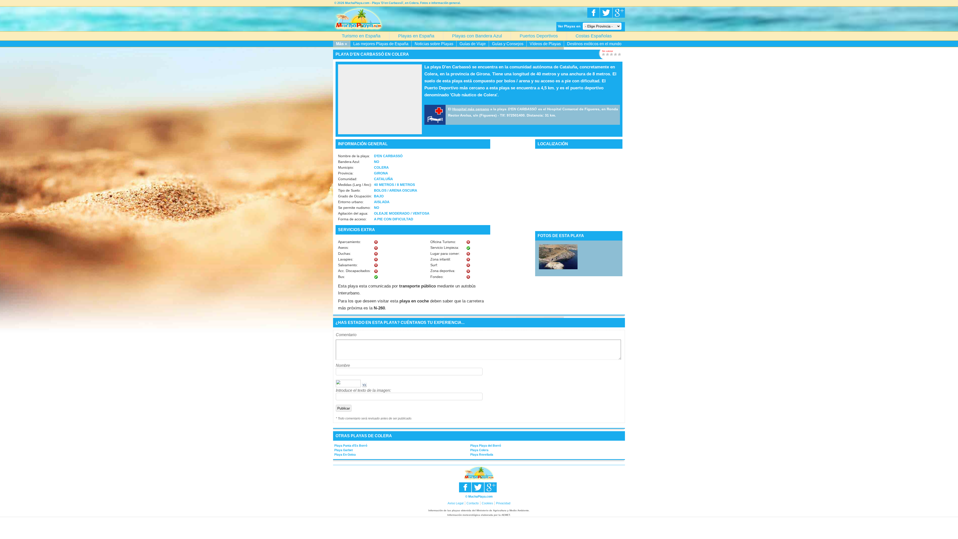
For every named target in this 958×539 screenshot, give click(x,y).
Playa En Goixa (345, 454)
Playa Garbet (343, 450)
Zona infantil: (440, 259)
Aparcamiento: (349, 242)
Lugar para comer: (445, 254)
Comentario (346, 335)
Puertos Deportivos (539, 35)
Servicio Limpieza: (444, 248)
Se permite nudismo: (354, 208)
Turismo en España (361, 35)
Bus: (341, 277)
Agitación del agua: (353, 213)
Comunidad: (347, 179)
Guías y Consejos (507, 44)
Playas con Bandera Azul (477, 35)
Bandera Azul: (349, 162)
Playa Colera (479, 450)
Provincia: (346, 173)
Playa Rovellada (481, 454)
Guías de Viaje (473, 44)
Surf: (434, 265)
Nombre (343, 365)
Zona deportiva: (442, 271)
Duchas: (344, 254)
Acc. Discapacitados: (354, 271)
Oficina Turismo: (443, 242)
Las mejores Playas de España (380, 44)
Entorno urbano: (351, 202)
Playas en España (416, 35)
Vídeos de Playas (545, 44)
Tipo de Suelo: (349, 190)
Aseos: (343, 248)
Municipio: (346, 167)
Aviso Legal (456, 503)
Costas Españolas (594, 35)
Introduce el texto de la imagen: (363, 390)
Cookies (487, 503)
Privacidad (503, 503)
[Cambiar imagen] (364, 386)
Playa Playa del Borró (485, 445)
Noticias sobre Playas (434, 44)
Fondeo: (437, 277)
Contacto (473, 503)
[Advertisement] (380, 99)
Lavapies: (345, 259)
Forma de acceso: (352, 219)
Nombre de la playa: (354, 156)
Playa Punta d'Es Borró (350, 445)
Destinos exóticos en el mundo (594, 44)
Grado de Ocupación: (355, 196)
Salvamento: (348, 265)
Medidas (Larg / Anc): (355, 185)
